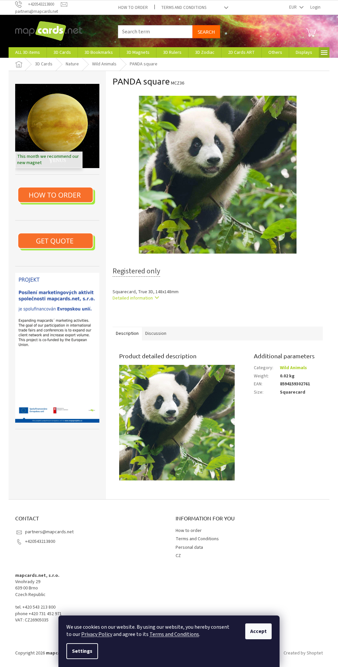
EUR (293, 7)
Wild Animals (293, 368)
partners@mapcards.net (49, 532)
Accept (258, 631)
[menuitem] (28, 52)
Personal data (189, 547)
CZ (178, 555)
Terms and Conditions (174, 634)
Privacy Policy (96, 634)
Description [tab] (127, 333)
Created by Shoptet (303, 653)
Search (206, 32)
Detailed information (133, 298)
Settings (82, 651)
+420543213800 (40, 541)
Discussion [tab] (155, 333)
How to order (133, 8)
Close (146, 317)
